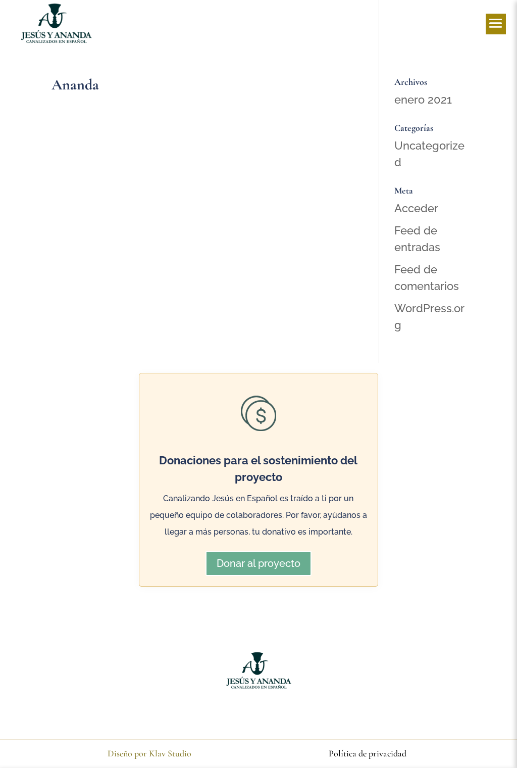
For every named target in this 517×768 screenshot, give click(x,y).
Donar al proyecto (258, 563)
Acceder (416, 208)
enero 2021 (423, 99)
